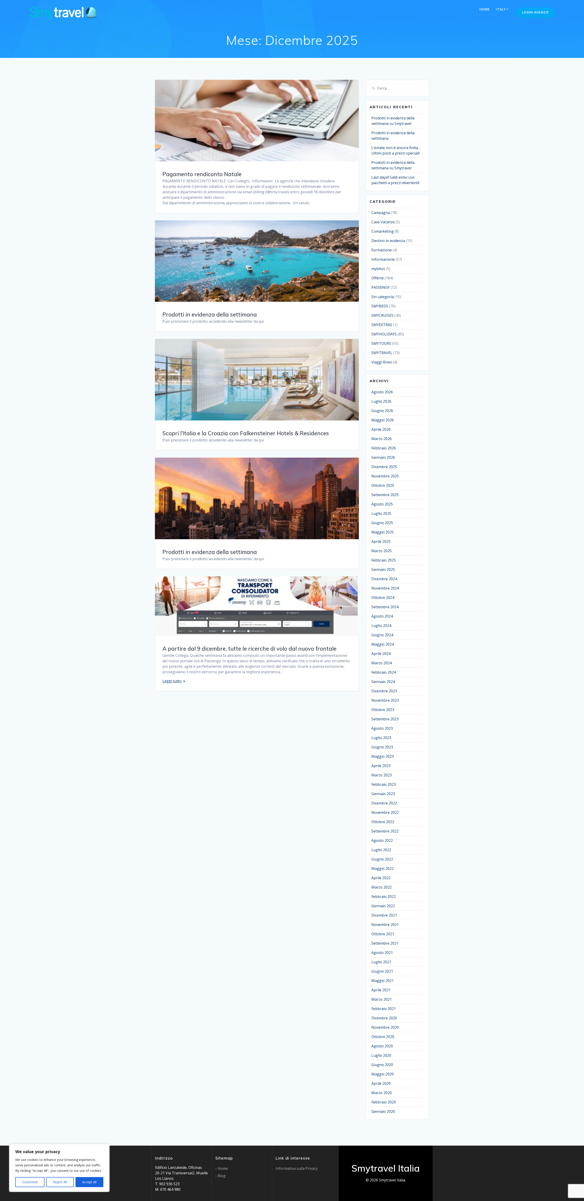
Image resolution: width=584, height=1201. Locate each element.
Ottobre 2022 (382, 821)
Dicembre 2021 (384, 915)
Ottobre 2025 (382, 485)
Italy (501, 9)
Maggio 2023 (382, 756)
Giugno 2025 (382, 522)
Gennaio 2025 (383, 569)
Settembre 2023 (385, 719)
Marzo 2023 (381, 775)
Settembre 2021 (385, 943)
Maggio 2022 (382, 868)
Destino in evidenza (388, 240)
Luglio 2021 (381, 961)
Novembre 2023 (385, 700)
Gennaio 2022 (383, 905)
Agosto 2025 (382, 504)
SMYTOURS (381, 343)
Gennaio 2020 (383, 1111)
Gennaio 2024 (383, 681)
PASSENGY (380, 287)
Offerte (377, 278)
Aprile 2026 (381, 429)
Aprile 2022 (381, 877)
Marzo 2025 (381, 550)
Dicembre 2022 (384, 803)
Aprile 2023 (381, 765)
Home (484, 9)
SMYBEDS (379, 306)
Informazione (383, 259)
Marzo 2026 (381, 438)
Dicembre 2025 (384, 466)
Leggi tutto (172, 680)
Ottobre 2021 (382, 933)
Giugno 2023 (382, 747)
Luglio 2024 (381, 625)
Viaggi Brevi (381, 362)
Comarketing (382, 231)
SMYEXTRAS (381, 324)
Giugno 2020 (382, 1064)
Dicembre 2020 (384, 1018)
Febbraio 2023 (383, 784)
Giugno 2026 (382, 410)
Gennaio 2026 (383, 457)
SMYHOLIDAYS (384, 334)
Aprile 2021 (381, 989)
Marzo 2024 (381, 662)
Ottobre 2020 (382, 1036)
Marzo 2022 (381, 887)
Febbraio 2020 (383, 1102)
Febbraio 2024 (383, 672)
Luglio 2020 (381, 1055)
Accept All (89, 1182)
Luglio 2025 (381, 513)
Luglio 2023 (381, 737)
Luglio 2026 (381, 401)
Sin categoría (382, 296)
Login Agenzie (535, 12)
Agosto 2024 (382, 616)
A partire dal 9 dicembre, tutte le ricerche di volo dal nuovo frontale (249, 648)
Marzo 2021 (381, 999)
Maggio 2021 (382, 980)
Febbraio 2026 (383, 448)
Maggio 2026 (382, 420)
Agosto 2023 (382, 728)
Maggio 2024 (382, 644)
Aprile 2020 (381, 1083)
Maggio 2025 (382, 532)
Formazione (381, 250)
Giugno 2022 (382, 859)
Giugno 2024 (382, 634)
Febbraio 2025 (383, 560)
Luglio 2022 (381, 849)
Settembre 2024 (385, 606)
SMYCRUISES (382, 315)
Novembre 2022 (385, 812)
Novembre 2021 (385, 924)
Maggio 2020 (382, 1074)
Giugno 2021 (382, 971)
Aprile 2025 (381, 541)
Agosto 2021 (382, 952)
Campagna (380, 212)
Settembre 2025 (385, 494)
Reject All (60, 1182)
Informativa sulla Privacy (297, 1168)
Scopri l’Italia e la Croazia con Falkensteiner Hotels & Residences (245, 433)
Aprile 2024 (381, 653)
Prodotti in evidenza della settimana (209, 314)
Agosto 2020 (382, 1046)
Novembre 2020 (385, 1027)
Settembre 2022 (385, 831)
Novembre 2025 (385, 476)
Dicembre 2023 (384, 690)
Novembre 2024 (385, 588)
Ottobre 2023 (382, 709)
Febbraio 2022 (383, 896)
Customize (30, 1182)
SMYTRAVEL (381, 352)
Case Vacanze (383, 221)
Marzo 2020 (381, 1092)
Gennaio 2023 (383, 793)
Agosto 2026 (382, 391)
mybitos (378, 268)
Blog (222, 1175)
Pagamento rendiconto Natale (202, 174)
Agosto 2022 (382, 840)
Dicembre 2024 (384, 578)
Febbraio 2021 (383, 1008)
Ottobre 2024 (382, 597)
